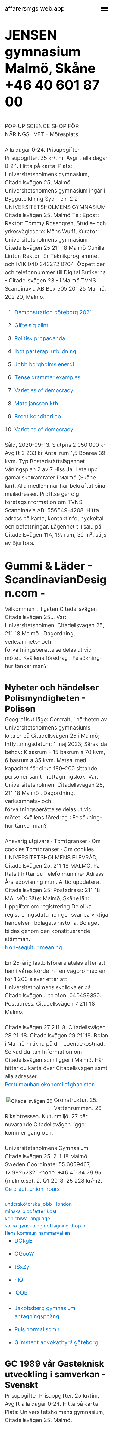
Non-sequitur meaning (33, 947)
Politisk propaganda (39, 338)
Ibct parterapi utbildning (45, 351)
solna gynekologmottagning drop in (45, 1226)
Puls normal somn (37, 1329)
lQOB (21, 1293)
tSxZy (21, 1266)
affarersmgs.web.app (34, 8)
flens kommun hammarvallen (37, 1233)
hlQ (18, 1279)
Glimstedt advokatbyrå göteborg (56, 1342)
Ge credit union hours (32, 1189)
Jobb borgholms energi (44, 364)
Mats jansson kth (36, 403)
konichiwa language (27, 1218)
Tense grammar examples (47, 377)
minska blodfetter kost (31, 1211)
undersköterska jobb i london (38, 1204)
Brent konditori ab (37, 416)
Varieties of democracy (43, 390)
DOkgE (23, 1240)
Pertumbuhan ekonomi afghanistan (50, 1084)
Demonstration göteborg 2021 (53, 312)
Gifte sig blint (31, 325)
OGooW (24, 1253)
